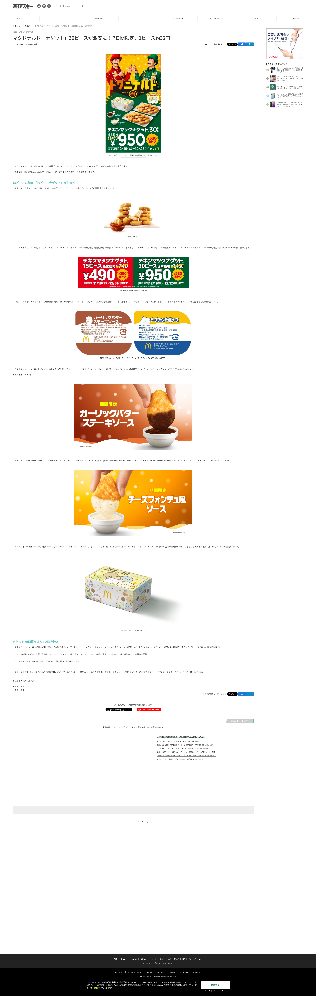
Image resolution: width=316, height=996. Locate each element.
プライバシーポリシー (135, 972)
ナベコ (209, 44)
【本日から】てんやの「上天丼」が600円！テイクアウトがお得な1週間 (182, 748)
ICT (99, 18)
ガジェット (144, 959)
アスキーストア (138, 18)
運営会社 (149, 972)
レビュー (257, 18)
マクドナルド (20, 689)
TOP (217, 18)
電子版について (197, 972)
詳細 (96, 988)
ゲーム (154, 959)
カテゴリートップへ (241, 721)
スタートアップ (59, 18)
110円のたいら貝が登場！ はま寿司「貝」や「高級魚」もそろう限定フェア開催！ (186, 756)
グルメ (19, 18)
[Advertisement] (258, 6)
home (17, 26)
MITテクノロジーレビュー (164, 963)
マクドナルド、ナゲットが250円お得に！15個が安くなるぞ (178, 741)
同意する (215, 985)
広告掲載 (172, 972)
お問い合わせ (161, 972)
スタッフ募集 (183, 972)
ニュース (296, 18)
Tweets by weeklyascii (144, 822)
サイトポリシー (118, 972)
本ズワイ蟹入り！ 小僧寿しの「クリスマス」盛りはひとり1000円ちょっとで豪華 (186, 752)
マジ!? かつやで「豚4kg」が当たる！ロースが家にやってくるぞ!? (180, 759)
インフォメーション (177, 18)
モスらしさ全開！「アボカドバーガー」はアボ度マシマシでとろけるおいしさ (185, 745)
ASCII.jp (147, 963)
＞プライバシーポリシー (215, 991)
